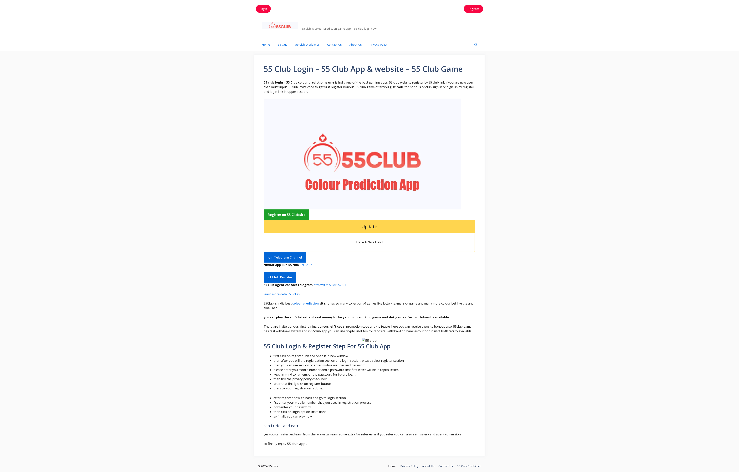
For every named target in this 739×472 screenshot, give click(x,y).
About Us (355, 44)
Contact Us (334, 44)
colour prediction (305, 303)
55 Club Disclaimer (307, 44)
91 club (307, 265)
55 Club (310, 23)
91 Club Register (280, 277)
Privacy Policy (379, 44)
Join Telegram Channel (285, 257)
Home (266, 44)
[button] (476, 44)
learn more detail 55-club (282, 294)
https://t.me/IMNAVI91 (329, 285)
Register (473, 9)
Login (263, 9)
